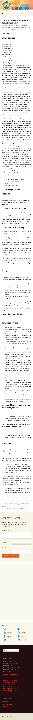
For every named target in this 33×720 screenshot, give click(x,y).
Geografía (9, 632)
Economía (23, 640)
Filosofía (22, 636)
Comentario (6, 530)
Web (3, 551)
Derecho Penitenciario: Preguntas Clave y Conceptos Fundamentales (11, 682)
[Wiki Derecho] (16, 6)
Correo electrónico (5, 547)
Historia (9, 636)
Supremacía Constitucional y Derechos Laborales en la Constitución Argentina (11, 676)
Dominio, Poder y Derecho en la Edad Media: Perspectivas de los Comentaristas (11, 669)
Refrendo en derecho (18, 29)
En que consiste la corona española (16, 27)
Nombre (4, 542)
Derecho (18, 25)
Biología (22, 629)
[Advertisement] (22, 50)
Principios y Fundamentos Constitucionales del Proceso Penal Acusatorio (10, 663)
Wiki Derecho (6, 716)
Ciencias (9, 629)
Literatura (23, 632)
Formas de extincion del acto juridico (18, 509)
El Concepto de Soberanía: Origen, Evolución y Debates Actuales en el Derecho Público (11, 688)
